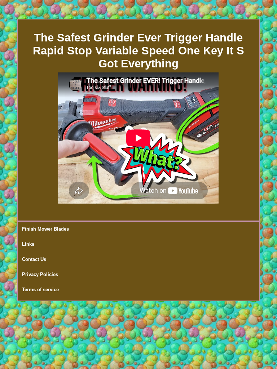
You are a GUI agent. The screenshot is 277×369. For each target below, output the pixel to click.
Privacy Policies (40, 274)
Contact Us (34, 259)
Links (28, 244)
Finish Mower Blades (45, 229)
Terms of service (40, 289)
